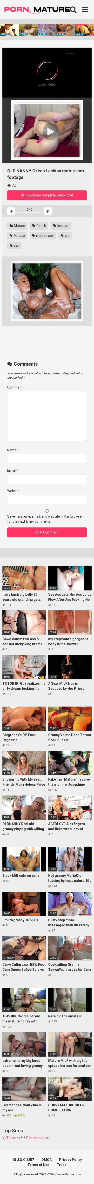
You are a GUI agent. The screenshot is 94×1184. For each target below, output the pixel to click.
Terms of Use (38, 1165)
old (66, 236)
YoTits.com (11, 1138)
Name (13, 450)
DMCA (46, 1160)
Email (12, 470)
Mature (19, 226)
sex (16, 245)
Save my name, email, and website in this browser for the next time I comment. (45, 518)
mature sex (44, 236)
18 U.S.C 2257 (23, 1160)
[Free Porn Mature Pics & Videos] (38, 9)
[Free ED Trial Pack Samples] (47, 130)
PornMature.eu (37, 1138)
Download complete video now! (49, 195)
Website (13, 491)
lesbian (62, 226)
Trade (62, 1165)
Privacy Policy (70, 1160)
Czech (41, 226)
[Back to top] (85, 1174)
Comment (15, 387)
